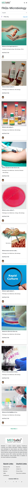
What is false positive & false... (10, 371)
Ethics (22, 49)
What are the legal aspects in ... (10, 46)
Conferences (6, 475)
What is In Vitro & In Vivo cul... (10, 331)
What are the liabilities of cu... (10, 412)
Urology (16, 212)
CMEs (4, 473)
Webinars (5, 471)
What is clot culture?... (8, 127)
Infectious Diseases (19, 170)
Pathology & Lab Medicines (8, 89)
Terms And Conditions (21, 473)
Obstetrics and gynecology (8, 49)
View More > (14, 428)
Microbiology (17, 49)
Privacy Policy (19, 471)
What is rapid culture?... (8, 291)
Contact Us (18, 469)
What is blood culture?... (8, 86)
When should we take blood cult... (11, 167)
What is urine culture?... (8, 210)
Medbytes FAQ (6, 466)
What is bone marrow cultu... (10, 250)
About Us (18, 466)
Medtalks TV (6, 469)
